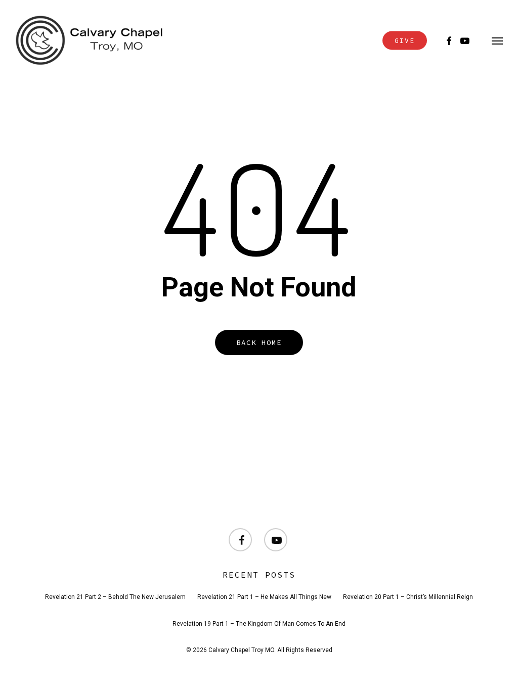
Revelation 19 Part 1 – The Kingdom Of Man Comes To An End (259, 623)
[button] (497, 40)
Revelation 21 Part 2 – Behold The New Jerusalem (115, 596)
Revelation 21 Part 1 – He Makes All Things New (264, 596)
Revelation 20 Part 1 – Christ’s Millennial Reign (408, 596)
